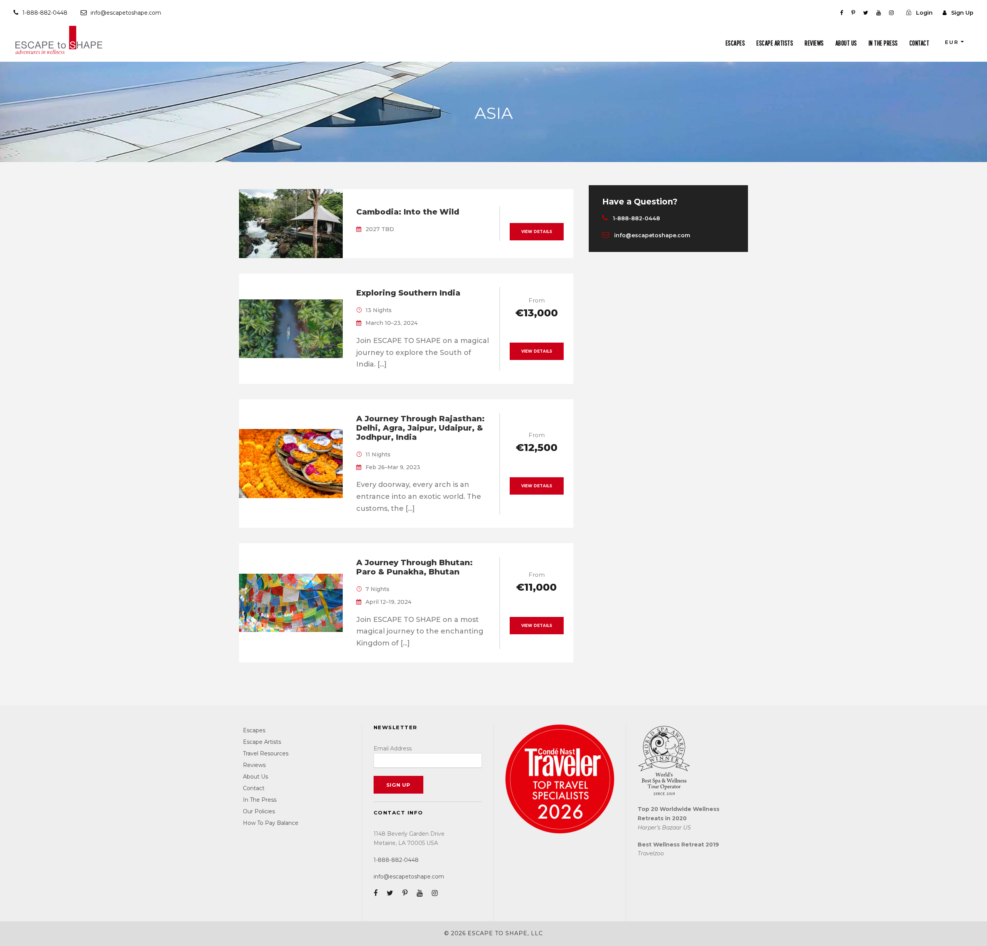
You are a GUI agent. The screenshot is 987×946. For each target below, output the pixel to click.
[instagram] (891, 12)
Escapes (735, 43)
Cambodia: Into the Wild (407, 211)
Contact (920, 43)
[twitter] (865, 12)
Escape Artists (774, 43)
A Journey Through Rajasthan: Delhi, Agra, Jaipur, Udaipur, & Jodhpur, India (420, 428)
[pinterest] (853, 12)
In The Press (883, 43)
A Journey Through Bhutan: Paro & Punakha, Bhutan (414, 567)
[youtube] (878, 12)
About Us (846, 43)
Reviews (814, 43)
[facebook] (841, 12)
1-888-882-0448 (44, 12)
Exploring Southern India (408, 292)
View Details (536, 231)
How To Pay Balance (270, 822)
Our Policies (259, 811)
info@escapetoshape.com (126, 12)
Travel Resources (265, 753)
